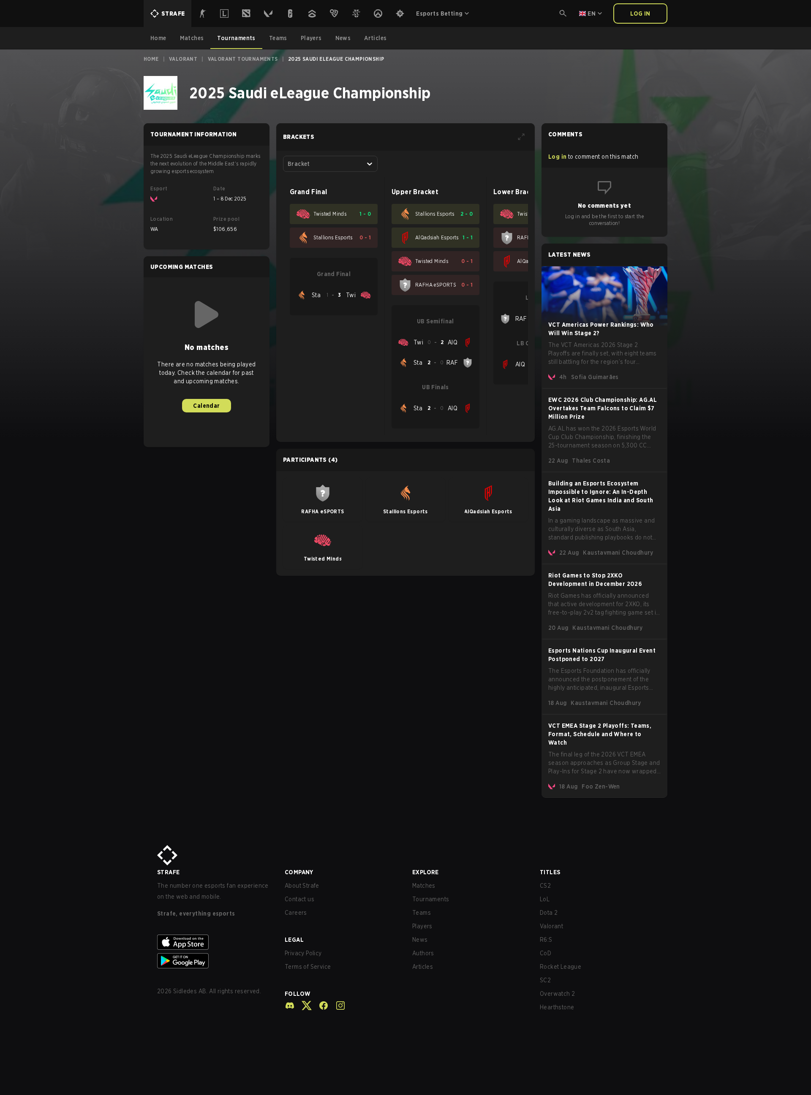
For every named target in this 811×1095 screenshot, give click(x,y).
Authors (423, 953)
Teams (421, 912)
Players (422, 926)
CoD (545, 953)
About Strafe (302, 885)
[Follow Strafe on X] (303, 1005)
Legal (294, 939)
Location (161, 219)
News (420, 939)
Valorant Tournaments (243, 59)
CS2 (545, 885)
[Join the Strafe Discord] (290, 1005)
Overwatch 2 (557, 993)
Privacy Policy (303, 953)
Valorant (183, 59)
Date (219, 188)
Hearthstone (557, 1007)
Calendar (206, 405)
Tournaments (430, 899)
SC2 (545, 980)
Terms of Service (308, 966)
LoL (545, 899)
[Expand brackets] (521, 137)
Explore (425, 872)
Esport (158, 188)
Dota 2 (549, 912)
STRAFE (168, 872)
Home (151, 59)
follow (297, 993)
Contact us (299, 899)
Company (299, 872)
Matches (423, 885)
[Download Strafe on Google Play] (214, 960)
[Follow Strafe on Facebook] (320, 1005)
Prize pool (226, 219)
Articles (422, 966)
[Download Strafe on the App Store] (214, 942)
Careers (296, 912)
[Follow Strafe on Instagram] (337, 1005)
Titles (550, 872)
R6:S (546, 939)
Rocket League (560, 966)
